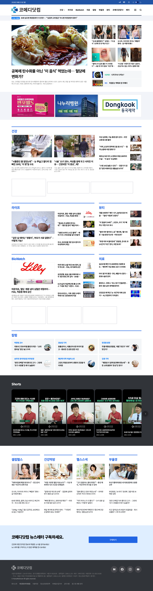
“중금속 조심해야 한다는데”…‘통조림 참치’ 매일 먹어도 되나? (69, 224)
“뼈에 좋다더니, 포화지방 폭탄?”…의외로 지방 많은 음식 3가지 (58, 501)
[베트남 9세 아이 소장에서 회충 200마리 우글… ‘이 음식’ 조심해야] (135, 157)
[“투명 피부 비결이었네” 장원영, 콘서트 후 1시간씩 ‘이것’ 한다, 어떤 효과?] (135, 242)
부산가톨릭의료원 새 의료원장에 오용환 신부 (123, 483)
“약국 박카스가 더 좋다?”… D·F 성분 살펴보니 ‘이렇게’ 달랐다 (90, 501)
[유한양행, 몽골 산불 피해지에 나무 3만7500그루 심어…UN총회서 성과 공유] (88, 275)
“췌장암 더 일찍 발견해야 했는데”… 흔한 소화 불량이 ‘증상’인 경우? (115, 364)
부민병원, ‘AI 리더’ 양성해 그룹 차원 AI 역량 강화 (122, 492)
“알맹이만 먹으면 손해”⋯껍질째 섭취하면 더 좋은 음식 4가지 (58, 492)
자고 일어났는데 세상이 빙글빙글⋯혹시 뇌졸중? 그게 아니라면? (123, 510)
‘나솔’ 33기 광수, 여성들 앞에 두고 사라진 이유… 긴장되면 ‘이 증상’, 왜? (73, 163)
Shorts (16, 384)
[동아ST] (33, 187)
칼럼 (14, 335)
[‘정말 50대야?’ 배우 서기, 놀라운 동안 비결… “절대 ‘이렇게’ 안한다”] (135, 214)
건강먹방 (49, 459)
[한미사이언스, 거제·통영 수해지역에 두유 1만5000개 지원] (88, 294)
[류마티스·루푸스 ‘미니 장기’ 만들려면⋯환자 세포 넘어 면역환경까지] (135, 284)
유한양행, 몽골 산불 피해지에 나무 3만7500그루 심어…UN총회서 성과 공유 (69, 275)
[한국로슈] (100, 314)
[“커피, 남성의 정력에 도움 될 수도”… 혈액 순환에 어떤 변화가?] (135, 147)
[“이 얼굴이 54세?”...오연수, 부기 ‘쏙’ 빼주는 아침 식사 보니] (135, 223)
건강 (14, 131)
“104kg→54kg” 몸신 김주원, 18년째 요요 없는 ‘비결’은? (26, 510)
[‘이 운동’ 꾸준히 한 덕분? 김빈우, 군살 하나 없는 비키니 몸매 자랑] (129, 55)
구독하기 (113, 539)
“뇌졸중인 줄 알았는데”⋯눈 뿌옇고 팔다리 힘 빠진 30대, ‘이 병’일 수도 (32, 163)
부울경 (113, 459)
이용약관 (35, 584)
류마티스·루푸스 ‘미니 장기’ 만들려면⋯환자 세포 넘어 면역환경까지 (113, 284)
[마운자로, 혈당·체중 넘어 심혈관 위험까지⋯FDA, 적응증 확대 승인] (88, 214)
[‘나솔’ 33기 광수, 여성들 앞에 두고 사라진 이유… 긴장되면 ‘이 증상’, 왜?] (74, 146)
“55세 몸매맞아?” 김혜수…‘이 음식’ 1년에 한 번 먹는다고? (103, 42)
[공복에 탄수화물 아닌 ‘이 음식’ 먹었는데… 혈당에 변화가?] (49, 45)
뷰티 (101, 207)
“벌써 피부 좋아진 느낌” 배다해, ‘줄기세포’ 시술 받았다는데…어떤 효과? (113, 233)
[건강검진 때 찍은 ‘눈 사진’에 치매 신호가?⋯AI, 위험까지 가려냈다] (135, 293)
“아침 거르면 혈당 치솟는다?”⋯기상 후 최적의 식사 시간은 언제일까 (58, 483)
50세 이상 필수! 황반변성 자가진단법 (135, 432)
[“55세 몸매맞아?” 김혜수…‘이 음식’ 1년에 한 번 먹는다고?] (103, 32)
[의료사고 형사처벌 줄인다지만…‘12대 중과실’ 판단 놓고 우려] (47, 347)
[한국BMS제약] (64, 314)
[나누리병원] (76, 105)
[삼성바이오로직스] (120, 105)
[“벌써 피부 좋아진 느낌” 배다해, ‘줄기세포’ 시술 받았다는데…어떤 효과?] (135, 233)
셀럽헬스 (17, 459)
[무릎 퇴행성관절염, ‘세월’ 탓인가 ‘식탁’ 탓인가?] (135, 347)
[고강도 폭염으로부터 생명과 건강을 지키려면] (91, 363)
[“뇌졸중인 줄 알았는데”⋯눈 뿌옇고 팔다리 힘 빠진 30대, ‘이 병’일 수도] (32, 146)
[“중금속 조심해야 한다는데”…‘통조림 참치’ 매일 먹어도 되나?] (88, 224)
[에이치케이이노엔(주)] (72, 187)
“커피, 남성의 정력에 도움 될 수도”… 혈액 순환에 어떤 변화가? (113, 148)
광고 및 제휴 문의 (77, 584)
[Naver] (114, 569)
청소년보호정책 (45, 584)
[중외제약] (108, 187)
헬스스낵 (81, 459)
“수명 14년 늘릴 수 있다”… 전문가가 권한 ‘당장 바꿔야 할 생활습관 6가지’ (113, 167)
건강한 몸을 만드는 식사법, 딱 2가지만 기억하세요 (25, 431)
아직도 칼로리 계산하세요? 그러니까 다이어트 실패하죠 (79, 431)
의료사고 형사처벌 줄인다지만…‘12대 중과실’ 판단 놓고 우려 (27, 348)
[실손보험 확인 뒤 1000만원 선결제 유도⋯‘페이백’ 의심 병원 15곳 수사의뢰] (135, 265)
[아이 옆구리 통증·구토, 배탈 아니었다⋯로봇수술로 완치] (135, 274)
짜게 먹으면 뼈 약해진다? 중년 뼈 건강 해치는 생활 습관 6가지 (89, 510)
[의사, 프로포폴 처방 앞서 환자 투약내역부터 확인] (88, 243)
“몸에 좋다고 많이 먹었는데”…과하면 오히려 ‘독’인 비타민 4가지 (89, 492)
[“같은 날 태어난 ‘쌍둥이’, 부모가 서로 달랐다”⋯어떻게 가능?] (33, 222)
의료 (101, 258)
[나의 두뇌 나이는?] (98, 75)
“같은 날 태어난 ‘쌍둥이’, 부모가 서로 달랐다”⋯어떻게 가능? (33, 239)
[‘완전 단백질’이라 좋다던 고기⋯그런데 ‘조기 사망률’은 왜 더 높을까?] (47, 363)
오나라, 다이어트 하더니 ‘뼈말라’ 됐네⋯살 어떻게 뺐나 (129, 42)
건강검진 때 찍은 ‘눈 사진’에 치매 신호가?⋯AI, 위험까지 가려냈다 (112, 294)
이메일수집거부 (57, 584)
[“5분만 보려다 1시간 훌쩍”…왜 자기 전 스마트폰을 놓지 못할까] (88, 233)
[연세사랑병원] (29, 314)
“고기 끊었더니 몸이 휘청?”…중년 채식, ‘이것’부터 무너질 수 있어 (89, 483)
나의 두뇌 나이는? (117, 74)
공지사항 (67, 584)
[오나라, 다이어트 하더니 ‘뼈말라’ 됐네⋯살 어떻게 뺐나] (129, 32)
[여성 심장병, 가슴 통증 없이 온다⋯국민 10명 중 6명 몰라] (135, 138)
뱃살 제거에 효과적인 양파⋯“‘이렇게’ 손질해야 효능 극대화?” (57, 510)
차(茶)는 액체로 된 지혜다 (118, 83)
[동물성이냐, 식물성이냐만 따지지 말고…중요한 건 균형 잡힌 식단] (91, 347)
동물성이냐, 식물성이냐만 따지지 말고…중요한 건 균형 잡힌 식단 (71, 348)
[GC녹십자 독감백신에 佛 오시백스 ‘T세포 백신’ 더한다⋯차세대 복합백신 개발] (88, 285)
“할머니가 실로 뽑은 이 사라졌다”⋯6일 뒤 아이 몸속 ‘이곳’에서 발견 (103, 65)
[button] (121, 2)
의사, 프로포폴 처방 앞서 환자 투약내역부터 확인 (69, 243)
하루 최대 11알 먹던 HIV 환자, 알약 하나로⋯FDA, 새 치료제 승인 (69, 266)
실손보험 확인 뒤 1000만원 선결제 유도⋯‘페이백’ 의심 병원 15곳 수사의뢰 (112, 265)
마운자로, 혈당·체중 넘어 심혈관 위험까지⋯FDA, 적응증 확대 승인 (69, 214)
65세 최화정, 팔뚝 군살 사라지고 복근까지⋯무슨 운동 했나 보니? (26, 501)
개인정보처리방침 (24, 584)
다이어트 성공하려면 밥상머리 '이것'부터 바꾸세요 (105, 431)
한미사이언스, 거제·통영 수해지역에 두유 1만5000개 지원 (69, 294)
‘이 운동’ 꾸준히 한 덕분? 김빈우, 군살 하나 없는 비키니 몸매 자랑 (129, 65)
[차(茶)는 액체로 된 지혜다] (98, 83)
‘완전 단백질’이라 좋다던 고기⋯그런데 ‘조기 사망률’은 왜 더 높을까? (28, 364)
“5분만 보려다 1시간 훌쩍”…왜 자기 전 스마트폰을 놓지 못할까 (69, 233)
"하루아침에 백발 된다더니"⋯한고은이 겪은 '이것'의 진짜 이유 (26, 483)
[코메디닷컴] (122, 569)
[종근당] (33, 105)
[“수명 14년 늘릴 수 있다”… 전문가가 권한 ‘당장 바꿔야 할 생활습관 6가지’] (135, 166)
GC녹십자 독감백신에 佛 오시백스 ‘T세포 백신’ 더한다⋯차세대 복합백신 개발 (69, 285)
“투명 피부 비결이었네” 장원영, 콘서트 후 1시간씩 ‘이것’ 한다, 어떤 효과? (113, 242)
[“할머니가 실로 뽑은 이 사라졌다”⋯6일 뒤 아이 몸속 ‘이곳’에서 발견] (103, 55)
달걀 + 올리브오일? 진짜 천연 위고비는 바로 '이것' (53, 431)
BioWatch (18, 258)
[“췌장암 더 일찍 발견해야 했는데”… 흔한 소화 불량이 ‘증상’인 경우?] (135, 363)
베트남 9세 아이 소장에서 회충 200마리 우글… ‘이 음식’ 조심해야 (113, 157)
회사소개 (14, 584)
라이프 (16, 207)
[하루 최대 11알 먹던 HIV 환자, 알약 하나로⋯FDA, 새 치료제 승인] (88, 266)
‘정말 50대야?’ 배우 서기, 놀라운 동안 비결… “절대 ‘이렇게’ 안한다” (113, 214)
